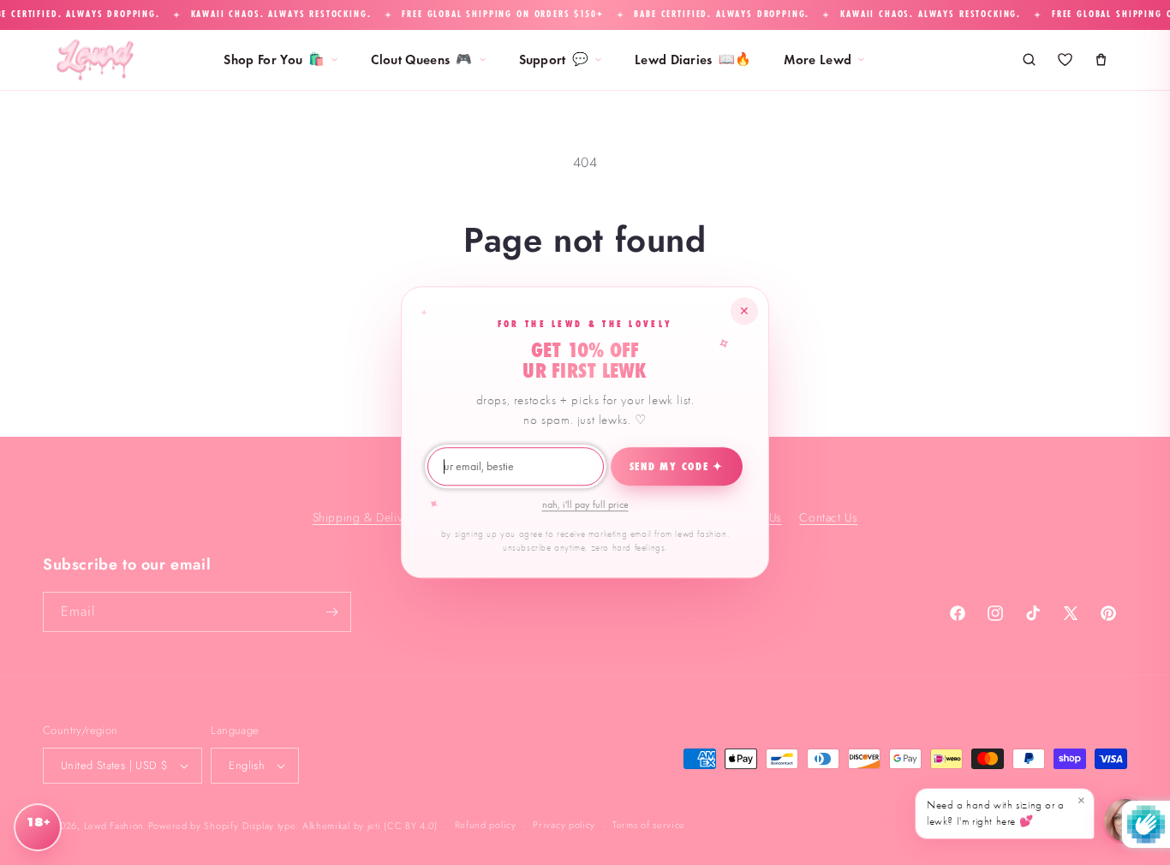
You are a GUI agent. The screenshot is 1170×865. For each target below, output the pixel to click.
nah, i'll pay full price (585, 504)
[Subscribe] (331, 612)
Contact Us (828, 516)
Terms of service (648, 825)
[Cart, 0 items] (1100, 60)
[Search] (1029, 60)
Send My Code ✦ (677, 467)
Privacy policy (564, 825)
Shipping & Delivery (366, 516)
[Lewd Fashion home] (95, 60)
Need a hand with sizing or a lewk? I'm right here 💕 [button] (1006, 810)
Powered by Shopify (193, 825)
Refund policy (485, 825)
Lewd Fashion (114, 825)
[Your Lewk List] (1065, 60)
